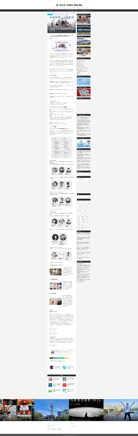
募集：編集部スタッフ (80, 65)
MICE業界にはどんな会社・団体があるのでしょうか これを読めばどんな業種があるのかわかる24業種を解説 (84, 161)
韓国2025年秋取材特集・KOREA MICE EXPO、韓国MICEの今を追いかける (83, 270)
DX (82, 201)
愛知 (84, 222)
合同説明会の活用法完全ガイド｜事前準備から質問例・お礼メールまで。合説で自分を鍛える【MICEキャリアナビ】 (83, 168)
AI (78, 201)
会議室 (82, 216)
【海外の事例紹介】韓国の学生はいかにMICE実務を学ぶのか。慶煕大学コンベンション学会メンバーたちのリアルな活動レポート (83, 152)
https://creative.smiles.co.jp (53, 334)
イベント (79, 204)
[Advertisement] (82, 107)
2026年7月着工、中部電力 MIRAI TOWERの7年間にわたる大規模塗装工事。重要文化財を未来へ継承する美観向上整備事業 (83, 238)
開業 (79, 228)
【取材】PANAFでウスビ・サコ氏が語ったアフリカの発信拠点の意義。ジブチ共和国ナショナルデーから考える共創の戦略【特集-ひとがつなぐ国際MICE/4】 (83, 124)
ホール (79, 212)
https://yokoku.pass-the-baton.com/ (60, 69)
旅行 (88, 222)
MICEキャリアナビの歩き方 (80, 64)
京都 (79, 216)
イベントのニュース (50, 14)
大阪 (88, 218)
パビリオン (79, 210)
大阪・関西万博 (83, 219)
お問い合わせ (78, 72)
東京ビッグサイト (80, 225)
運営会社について (79, 73)
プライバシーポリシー (50, 426)
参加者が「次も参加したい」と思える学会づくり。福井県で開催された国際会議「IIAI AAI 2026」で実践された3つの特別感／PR (84, 128)
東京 (79, 224)
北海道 (87, 216)
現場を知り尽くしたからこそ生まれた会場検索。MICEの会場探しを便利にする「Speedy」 (83, 268)
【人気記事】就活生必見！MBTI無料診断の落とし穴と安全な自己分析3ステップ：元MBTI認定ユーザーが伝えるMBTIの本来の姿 (83, 155)
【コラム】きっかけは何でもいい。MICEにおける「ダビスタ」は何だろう (83, 258)
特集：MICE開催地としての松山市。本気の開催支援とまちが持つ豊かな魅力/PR (83, 280)
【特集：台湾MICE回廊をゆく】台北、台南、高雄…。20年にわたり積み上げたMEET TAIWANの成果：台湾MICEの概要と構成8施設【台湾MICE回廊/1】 (84, 120)
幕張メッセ (79, 222)
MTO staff (53, 360)
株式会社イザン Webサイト (51, 425)
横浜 (85, 225)
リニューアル (86, 213)
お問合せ (48, 427)
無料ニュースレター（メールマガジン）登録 (82, 68)
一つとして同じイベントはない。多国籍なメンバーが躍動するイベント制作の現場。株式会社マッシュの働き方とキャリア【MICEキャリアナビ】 (83, 248)
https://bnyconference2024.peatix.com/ (59, 122)
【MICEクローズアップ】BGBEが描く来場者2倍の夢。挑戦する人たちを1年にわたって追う (83, 274)
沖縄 (79, 227)
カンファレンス (80, 207)
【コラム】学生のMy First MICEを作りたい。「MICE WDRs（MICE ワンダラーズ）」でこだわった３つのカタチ (83, 131)
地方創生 (83, 218)
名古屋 (79, 218)
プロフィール (70, 350)
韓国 (82, 228)
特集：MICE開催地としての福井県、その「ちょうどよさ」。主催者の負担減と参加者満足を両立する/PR (83, 265)
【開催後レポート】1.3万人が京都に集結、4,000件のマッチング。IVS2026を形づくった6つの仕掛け (83, 234)
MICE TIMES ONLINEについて (81, 60)
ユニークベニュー (80, 213)
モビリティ (83, 212)
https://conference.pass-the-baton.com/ (61, 68)
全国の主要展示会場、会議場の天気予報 (82, 71)
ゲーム (85, 207)
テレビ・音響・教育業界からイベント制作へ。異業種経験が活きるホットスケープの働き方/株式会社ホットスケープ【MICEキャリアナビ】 (83, 158)
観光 (87, 227)
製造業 (82, 227)
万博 (85, 215)
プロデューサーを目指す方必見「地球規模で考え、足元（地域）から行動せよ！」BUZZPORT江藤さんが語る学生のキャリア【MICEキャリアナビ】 (83, 164)
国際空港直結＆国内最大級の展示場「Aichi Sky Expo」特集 (83, 272)
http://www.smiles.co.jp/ (53, 330)
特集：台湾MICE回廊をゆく (80, 263)
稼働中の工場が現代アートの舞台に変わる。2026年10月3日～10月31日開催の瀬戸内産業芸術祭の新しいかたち (83, 243)
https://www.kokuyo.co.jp (53, 346)
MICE (85, 201)
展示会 (83, 221)
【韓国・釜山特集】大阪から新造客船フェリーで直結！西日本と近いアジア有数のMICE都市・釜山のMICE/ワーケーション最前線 (83, 277)
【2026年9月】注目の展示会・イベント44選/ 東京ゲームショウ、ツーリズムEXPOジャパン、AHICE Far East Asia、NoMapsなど (83, 253)
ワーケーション (80, 215)
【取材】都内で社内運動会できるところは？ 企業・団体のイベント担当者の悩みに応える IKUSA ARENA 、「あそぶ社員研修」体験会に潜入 (83, 134)
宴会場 (79, 221)
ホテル (84, 210)
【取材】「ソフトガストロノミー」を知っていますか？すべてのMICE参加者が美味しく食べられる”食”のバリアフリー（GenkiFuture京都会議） (83, 117)
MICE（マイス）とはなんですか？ (81, 61)
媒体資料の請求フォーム (80, 69)
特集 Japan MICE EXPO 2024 (81, 281)
